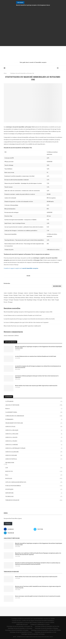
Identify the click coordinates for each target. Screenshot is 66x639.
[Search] (61, 68)
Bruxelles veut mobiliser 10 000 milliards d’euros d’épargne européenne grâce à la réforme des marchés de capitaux (38, 553)
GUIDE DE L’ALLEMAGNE (33, 452)
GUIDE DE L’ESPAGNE (33, 455)
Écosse (5, 302)
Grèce (23, 295)
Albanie (15, 293)
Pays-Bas (56, 297)
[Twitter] (53, 68)
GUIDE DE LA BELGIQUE (33, 430)
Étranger (10, 302)
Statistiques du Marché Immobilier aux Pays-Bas (47, 626)
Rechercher (7, 283)
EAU (59, 293)
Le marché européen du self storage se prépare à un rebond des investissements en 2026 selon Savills (29, 319)
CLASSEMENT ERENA (33, 412)
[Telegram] (55, 68)
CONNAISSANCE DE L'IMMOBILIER (33, 416)
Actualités (10, 293)
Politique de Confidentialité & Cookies (40, 624)
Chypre (45, 293)
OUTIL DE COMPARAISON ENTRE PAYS (33, 482)
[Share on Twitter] (32, 275)
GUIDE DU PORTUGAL (33, 459)
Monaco (31, 297)
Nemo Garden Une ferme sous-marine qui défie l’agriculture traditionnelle (22, 326)
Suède (53, 300)
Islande (40, 295)
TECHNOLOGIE (33, 496)
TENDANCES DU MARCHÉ (33, 500)
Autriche (31, 293)
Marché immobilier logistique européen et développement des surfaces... (34, 5)
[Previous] (26, 2)
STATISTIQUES (33, 489)
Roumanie (16, 300)
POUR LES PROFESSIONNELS (33, 485)
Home (5, 73)
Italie (44, 295)
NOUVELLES (49, 297)
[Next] (28, 2)
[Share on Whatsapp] (36, 275)
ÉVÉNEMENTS (33, 419)
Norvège (43, 297)
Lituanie (6, 297)
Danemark (55, 293)
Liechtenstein (54, 295)
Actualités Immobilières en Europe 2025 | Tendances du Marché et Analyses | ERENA (33, 622)
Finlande (15, 295)
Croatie (50, 293)
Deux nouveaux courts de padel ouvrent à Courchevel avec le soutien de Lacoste (37, 596)
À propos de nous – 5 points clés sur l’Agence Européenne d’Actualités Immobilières (33, 620)
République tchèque (32, 300)
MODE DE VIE (33, 471)
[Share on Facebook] (30, 275)
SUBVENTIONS (33, 493)
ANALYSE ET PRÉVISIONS (33, 405)
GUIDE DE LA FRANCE (33, 441)
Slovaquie (39, 300)
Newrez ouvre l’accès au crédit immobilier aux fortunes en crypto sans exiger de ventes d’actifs (38, 587)
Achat (5, 293)
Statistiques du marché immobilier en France (21, 632)
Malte (27, 297)
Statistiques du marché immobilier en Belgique (46, 628)
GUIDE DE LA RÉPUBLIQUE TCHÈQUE (33, 448)
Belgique (36, 293)
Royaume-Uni (22, 300)
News (33, 475)
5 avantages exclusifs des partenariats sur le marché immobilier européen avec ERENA (33, 618)
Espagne (6, 295)
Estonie (11, 295)
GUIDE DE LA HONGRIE (33, 444)
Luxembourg (11, 297)
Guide (27, 295)
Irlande (36, 295)
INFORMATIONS (9, 462)
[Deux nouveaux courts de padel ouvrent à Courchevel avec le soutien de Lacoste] (8, 598)
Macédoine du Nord (20, 297)
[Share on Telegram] (38, 275)
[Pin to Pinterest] (33, 275)
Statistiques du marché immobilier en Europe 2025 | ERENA (46, 630)
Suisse (49, 300)
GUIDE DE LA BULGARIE (33, 434)
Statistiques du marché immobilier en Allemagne (20, 628)
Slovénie (45, 300)
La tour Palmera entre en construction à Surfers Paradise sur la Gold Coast (22, 315)
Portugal (11, 300)
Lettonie (48, 295)
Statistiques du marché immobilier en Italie (45, 632)
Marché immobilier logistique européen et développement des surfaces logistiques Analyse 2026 (28, 312)
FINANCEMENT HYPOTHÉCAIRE (33, 423)
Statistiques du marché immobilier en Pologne (33, 634)
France (20, 295)
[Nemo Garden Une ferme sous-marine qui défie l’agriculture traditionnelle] (8, 388)
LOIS (33, 467)
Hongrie (32, 295)
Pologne (6, 300)
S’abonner (8, 523)
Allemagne (20, 293)
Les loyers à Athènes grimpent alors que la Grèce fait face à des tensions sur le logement (26, 322)
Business (33, 408)
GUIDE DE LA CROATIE (33, 437)
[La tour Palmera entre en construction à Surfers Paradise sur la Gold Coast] (8, 359)
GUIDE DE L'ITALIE (33, 426)
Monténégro (37, 297)
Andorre (26, 293)
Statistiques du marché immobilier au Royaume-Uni (19, 626)
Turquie (57, 300)
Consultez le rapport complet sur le (21, 268)
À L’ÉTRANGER (33, 401)
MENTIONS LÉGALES (22, 624)
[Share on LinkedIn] (35, 275)
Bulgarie (41, 293)
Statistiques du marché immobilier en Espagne (16, 630)
